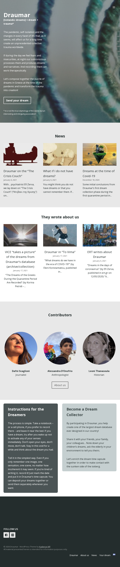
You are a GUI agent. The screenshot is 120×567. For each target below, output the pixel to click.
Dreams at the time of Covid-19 (99, 173)
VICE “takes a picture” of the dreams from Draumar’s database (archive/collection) (20, 259)
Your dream (104, 555)
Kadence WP (44, 546)
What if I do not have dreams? (58, 173)
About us (84, 555)
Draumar (74, 555)
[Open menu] (113, 7)
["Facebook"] (6, 535)
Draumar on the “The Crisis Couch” (19, 173)
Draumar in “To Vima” (59, 252)
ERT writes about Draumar (99, 254)
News (94, 555)
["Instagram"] (12, 535)
